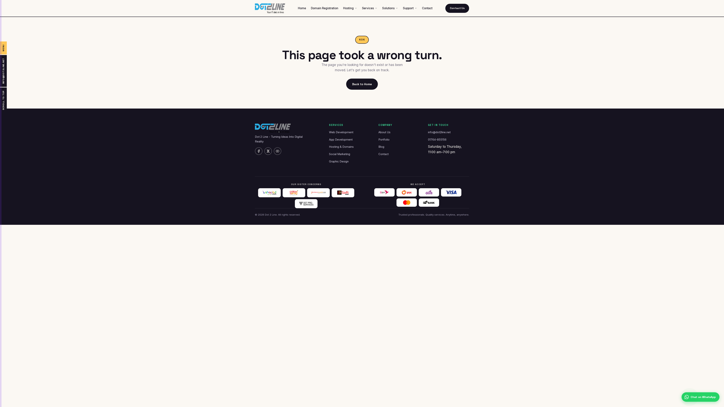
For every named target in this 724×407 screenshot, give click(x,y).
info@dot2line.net (439, 132)
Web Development (341, 132)
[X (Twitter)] (268, 151)
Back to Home (362, 84)
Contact (383, 154)
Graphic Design (339, 161)
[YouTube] (277, 151)
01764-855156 (437, 139)
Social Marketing (339, 154)
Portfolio (384, 139)
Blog (381, 146)
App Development (341, 139)
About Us (384, 132)
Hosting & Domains (341, 146)
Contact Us (457, 8)
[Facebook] (258, 151)
